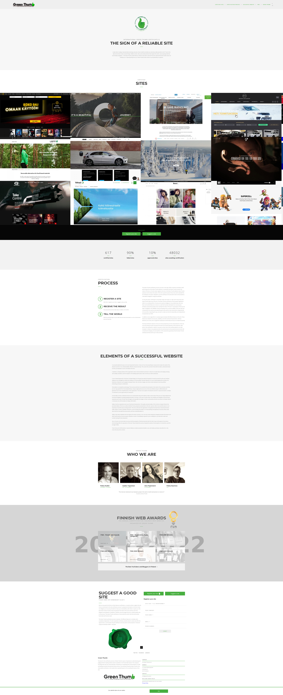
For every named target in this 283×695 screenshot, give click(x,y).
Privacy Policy (145, 683)
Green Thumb (266, 4)
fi (272, 3)
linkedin (147, 652)
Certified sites (219, 4)
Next (279, 158)
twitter (135, 652)
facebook (141, 652)
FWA (258, 4)
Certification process (233, 4)
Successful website (248, 4)
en (272, 5)
